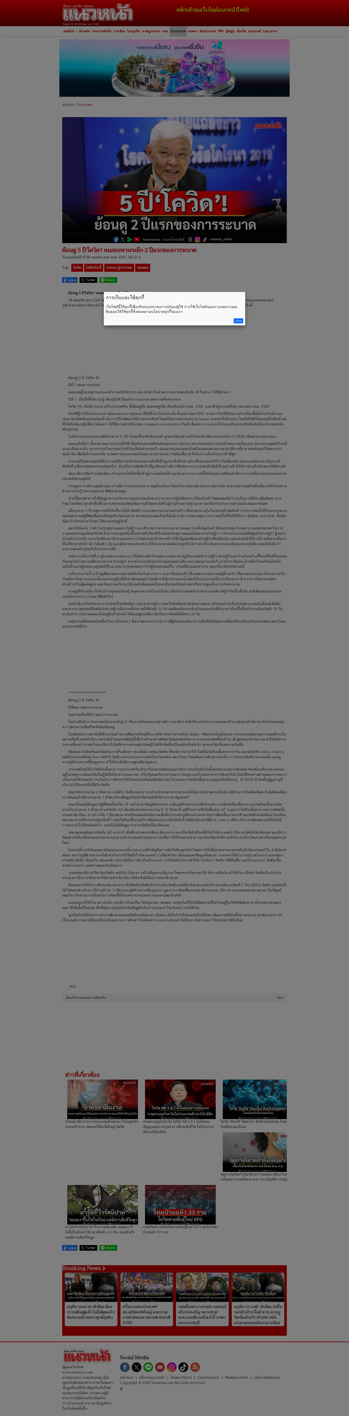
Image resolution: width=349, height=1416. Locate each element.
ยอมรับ (238, 321)
